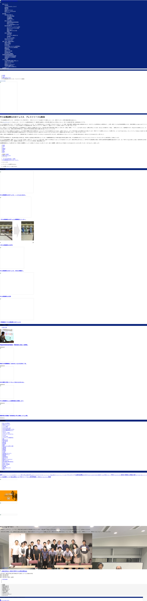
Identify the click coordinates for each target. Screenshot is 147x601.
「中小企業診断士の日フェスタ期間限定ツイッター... (13, 219)
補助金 (39, 477)
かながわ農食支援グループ (7, 430)
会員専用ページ (5, 67)
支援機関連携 (9, 18)
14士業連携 (9, 17)
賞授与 (3, 468)
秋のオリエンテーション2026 (13, 28)
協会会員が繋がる (8, 25)
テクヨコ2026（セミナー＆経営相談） (12, 46)
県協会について (5, 585)
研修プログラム (10, 23)
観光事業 (4, 466)
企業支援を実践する (9, 14)
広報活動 (9, 36)
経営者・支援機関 (6, 464)
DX (1, 475)
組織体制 (6, 7)
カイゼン (42, 474)
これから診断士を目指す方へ (11, 66)
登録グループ (9, 29)
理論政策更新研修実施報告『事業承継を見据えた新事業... (14, 344)
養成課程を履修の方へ (9, 65)
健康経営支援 (5, 440)
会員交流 (86, 474)
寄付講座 (4, 450)
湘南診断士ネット (6, 454)
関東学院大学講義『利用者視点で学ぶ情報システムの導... (14, 415)
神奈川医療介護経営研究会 (7, 461)
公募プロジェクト (10, 19)
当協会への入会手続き (9, 61)
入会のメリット (8, 63)
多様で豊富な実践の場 (128, 475)
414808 (7, 154)
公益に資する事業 (10, 16)
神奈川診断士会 (5, 586)
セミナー (53, 475)
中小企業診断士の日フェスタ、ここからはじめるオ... (13, 195)
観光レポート (5, 465)
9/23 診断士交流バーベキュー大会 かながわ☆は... (12, 382)
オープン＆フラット (27, 475)
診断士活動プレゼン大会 (12, 30)
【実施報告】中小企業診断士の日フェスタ (10, 322)
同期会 (8, 31)
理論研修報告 (5, 456)
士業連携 (4, 447)
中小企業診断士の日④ (5, 296)
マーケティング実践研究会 (7, 437)
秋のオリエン (5, 462)
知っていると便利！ (11, 37)
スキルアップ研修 (6, 432)
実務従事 (6, 58)
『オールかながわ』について (11, 6)
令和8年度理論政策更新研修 (12, 22)
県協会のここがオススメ (10, 64)
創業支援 (4, 442)
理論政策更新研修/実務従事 (8, 54)
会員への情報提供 (8, 32)
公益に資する (5, 441)
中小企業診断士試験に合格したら (11, 60)
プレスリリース (6, 122)
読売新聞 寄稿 (7, 52)
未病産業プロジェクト (6, 453)
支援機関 (4, 477)
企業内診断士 (79, 475)
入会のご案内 (5, 59)
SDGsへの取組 (8, 43)
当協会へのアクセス (9, 10)
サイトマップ (7, 12)
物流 (9, 476)
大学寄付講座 (7, 49)
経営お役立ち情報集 (9, 53)
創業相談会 (7, 48)
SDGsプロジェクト (6, 424)
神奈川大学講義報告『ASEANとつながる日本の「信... (13, 363)
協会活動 (4, 13)
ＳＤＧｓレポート (6, 425)
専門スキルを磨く (8, 20)
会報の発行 (9, 34)
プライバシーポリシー (6, 593)
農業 (49, 477)
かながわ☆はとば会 (6, 427)
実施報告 (4, 449)
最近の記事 (4, 327)
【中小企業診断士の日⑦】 (6, 245)
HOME (3, 584)
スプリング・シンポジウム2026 (13, 26)
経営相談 (33, 477)
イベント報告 (5, 426)
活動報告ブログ (5, 587)
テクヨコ (4, 435)
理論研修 (4, 455)
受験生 (105, 474)
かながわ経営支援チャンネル (13, 24)
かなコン (4, 431)
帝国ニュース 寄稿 (8, 51)
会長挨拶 (6, 5)
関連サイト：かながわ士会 (10, 11)
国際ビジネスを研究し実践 (7, 446)
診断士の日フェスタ (4, 113)
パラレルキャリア (70, 475)
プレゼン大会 (5, 436)
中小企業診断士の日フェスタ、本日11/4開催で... (12, 270)
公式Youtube (5, 579)
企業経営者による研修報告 (10, 57)
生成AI (18, 476)
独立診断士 (14, 477)
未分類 (3, 452)
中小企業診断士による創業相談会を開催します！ (12, 400)
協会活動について (6, 589)
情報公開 (6, 8)
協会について (5, 4)
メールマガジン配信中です (12, 35)
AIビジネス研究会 (6, 423)
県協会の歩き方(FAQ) (9, 38)
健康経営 (99, 474)
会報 (3, 438)
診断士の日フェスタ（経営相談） (11, 47)
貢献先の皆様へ (8, 42)
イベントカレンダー (9, 40)
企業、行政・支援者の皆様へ (8, 41)
